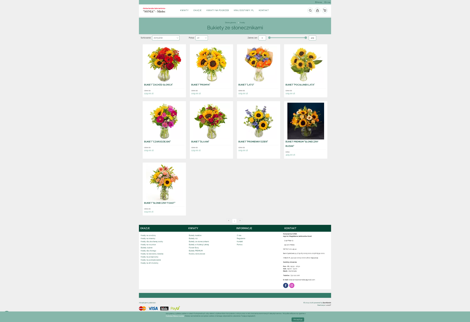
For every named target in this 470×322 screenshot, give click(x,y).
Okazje (197, 10)
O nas (328, 2)
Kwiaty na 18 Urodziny (149, 263)
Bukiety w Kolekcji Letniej (199, 245)
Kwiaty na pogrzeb (217, 10)
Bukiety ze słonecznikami (199, 242)
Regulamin (241, 238)
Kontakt (264, 10)
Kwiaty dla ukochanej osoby (152, 242)
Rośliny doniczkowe (197, 254)
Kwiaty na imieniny (148, 238)
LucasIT (328, 305)
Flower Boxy (194, 248)
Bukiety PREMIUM (196, 251)
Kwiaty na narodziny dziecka (152, 254)
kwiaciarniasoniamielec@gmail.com (302, 280)
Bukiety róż (193, 238)
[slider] (269, 37)
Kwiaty (184, 10)
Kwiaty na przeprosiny (149, 257)
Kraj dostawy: (244, 10)
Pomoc (319, 2)
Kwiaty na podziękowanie (151, 260)
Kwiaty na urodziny (148, 235)
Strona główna (230, 23)
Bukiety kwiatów (195, 235)
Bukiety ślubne (146, 248)
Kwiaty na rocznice (148, 245)
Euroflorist (327, 303)
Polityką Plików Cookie (175, 316)
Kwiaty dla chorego (148, 251)
